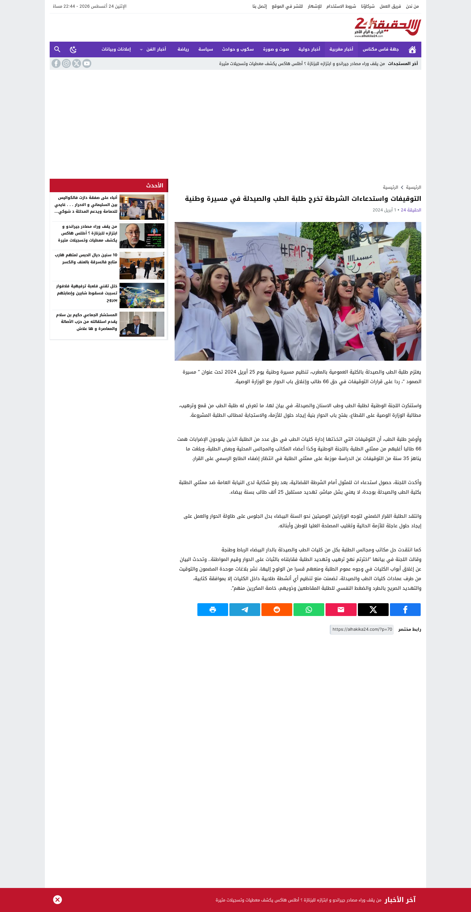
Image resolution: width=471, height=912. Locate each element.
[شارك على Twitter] (373, 609)
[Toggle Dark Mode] (73, 49)
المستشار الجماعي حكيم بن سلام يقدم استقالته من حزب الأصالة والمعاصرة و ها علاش (86, 321)
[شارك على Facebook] (405, 609)
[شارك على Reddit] (277, 609)
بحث (57, 49)
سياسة (205, 49)
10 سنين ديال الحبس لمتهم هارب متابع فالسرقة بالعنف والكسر (86, 258)
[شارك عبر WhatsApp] (309, 609)
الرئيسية (412, 49)
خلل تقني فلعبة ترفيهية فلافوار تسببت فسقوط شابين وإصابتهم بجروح (86, 293)
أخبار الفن (156, 49)
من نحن (412, 6)
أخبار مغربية (341, 49)
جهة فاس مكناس (381, 49)
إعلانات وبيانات (116, 49)
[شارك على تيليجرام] (245, 609)
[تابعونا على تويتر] (76, 63)
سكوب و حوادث (238, 49)
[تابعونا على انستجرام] (66, 63)
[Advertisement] (235, 126)
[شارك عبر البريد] (341, 609)
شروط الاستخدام (341, 6)
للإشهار (315, 6)
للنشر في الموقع (287, 6)
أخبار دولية (309, 49)
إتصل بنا (259, 6)
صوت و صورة (276, 49)
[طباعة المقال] (213, 609)
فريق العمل (390, 6)
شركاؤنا (368, 6)
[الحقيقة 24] (235, 27)
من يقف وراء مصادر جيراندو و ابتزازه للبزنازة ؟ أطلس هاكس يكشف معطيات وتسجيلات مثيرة (302, 64)
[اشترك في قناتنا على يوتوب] (86, 63)
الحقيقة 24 (411, 210)
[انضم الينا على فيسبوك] (55, 63)
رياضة (183, 49)
